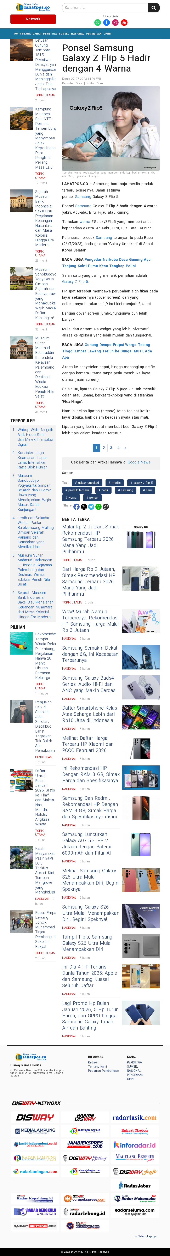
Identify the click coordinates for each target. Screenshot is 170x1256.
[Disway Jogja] (134, 1171)
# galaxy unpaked (87, 483)
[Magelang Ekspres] (134, 1158)
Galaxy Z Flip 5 (75, 282)
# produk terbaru (77, 490)
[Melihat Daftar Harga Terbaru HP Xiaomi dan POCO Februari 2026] (141, 747)
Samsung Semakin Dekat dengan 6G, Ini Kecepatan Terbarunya (90, 654)
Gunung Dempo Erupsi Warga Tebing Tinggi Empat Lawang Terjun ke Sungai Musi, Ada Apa (107, 351)
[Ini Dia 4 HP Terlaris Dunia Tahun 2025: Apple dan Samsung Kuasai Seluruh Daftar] (141, 976)
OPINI (107, 33)
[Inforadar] (134, 1144)
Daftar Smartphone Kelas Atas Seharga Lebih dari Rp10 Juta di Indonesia (89, 714)
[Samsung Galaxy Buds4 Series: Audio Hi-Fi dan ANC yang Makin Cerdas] (141, 687)
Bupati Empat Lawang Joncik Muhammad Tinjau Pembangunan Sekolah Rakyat (47, 929)
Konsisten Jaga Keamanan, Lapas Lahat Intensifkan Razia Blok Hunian (30, 460)
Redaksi (93, 1062)
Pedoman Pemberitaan (103, 1071)
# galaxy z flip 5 (141, 483)
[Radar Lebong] (85, 1212)
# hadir (103, 490)
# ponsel (92, 498)
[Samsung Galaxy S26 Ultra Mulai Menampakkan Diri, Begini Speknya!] (141, 916)
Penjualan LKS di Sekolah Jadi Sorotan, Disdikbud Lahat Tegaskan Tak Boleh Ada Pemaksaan (45, 726)
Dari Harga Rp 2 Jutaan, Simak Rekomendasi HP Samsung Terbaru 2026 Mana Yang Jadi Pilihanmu (88, 582)
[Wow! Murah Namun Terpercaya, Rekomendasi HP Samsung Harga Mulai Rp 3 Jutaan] (141, 621)
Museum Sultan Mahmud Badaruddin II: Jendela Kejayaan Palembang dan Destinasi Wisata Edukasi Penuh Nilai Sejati (44, 367)
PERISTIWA (50, 33)
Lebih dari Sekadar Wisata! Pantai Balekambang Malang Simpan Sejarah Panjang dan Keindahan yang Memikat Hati (33, 533)
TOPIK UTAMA (22, 33)
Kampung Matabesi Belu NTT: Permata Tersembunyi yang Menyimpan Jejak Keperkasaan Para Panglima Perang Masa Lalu (46, 138)
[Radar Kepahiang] (35, 1199)
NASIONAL (77, 33)
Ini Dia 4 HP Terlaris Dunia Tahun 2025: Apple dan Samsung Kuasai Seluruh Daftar (89, 976)
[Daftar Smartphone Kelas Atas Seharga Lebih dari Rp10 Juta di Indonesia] (141, 717)
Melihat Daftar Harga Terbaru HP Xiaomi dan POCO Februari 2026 (88, 744)
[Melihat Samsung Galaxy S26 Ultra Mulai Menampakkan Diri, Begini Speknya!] (141, 880)
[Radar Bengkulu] (35, 1212)
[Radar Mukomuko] (134, 1199)
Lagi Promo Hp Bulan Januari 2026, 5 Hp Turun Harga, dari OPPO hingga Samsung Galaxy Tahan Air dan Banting (90, 1016)
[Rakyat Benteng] (35, 1226)
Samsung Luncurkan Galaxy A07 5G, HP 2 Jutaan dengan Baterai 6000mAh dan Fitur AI (86, 844)
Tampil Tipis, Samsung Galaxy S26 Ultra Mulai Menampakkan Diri (87, 943)
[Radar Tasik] (134, 1117)
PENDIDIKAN (94, 33)
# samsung (125, 490)
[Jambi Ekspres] (85, 1144)
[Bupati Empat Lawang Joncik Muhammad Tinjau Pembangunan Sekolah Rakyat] (21, 921)
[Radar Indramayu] (85, 1131)
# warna (71, 498)
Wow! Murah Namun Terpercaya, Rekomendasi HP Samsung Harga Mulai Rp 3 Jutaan (90, 621)
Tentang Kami (97, 1066)
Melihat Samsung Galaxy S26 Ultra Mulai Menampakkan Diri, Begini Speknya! (91, 880)
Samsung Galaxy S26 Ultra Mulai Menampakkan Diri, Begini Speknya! (90, 913)
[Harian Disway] (85, 1117)
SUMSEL (64, 33)
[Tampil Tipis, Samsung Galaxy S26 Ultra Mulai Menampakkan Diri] (141, 946)
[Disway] (35, 1117)
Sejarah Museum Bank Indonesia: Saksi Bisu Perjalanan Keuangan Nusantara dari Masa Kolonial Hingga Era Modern (44, 218)
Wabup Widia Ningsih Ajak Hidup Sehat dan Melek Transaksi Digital (32, 437)
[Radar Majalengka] (85, 1171)
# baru (147, 490)
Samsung (83, 197)
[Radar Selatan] (85, 1226)
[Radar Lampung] (35, 1158)
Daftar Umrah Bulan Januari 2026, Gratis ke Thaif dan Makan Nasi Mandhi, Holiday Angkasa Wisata (45, 797)
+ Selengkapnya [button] (146, 1236)
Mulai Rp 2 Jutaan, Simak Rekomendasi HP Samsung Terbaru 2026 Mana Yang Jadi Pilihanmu (90, 539)
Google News (139, 462)
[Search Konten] (153, 7)
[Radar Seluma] (134, 1212)
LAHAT (37, 33)
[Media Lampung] (35, 1131)
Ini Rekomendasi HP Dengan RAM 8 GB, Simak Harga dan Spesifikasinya (91, 774)
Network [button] (33, 19)
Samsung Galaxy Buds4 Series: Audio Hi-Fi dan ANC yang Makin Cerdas (89, 684)
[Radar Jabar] (134, 1185)
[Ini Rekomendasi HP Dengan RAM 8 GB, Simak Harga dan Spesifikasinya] (141, 777)
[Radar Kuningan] (35, 1171)
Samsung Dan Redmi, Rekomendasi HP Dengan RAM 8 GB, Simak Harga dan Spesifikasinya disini (90, 807)
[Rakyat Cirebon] (134, 1131)
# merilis (115, 483)
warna (85, 222)
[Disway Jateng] (85, 1158)
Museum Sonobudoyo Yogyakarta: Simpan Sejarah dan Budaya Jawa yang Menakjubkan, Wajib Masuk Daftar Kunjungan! (46, 294)
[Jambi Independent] (35, 1144)
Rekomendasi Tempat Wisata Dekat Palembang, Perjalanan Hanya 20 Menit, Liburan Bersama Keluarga (46, 656)
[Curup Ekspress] (85, 1199)
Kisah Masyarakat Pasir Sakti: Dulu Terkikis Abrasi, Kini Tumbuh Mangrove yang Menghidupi (45, 870)
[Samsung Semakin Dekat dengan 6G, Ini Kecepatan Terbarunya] (141, 657)
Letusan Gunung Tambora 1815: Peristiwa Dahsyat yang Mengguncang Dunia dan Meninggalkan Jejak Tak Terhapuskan (47, 65)
